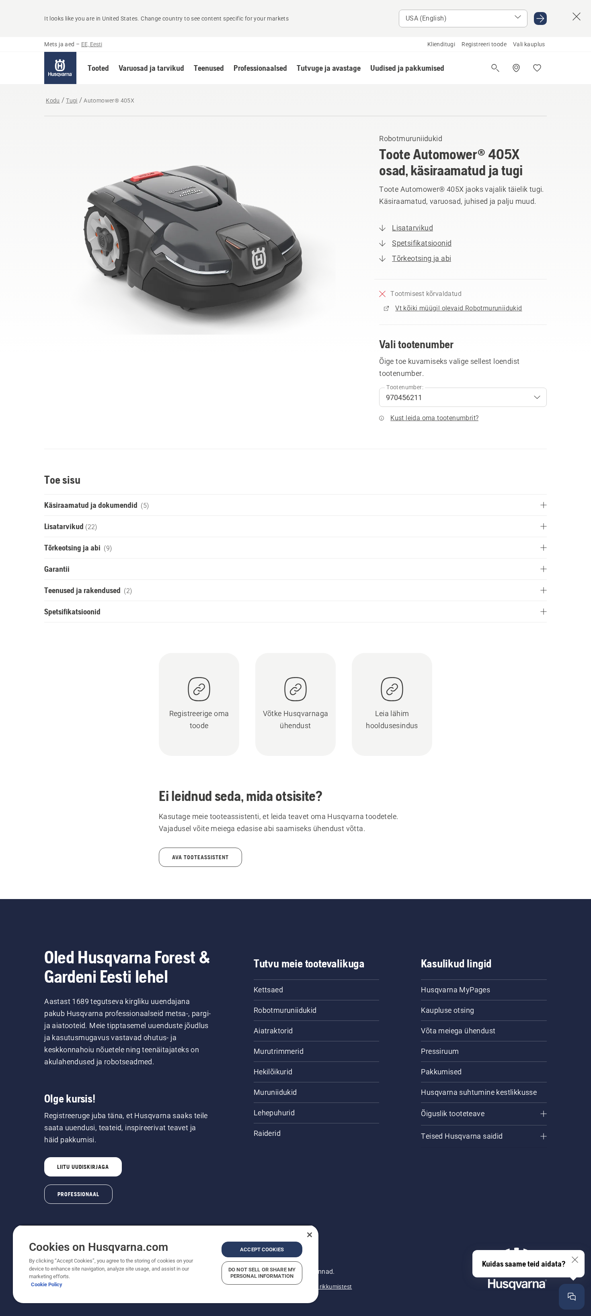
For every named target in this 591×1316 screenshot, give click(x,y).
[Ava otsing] (495, 68)
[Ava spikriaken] (572, 1297)
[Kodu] (60, 68)
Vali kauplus (529, 44)
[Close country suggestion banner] (576, 16)
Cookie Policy (46, 1284)
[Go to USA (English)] (540, 18)
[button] (98, 68)
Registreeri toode (484, 44)
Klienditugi (441, 44)
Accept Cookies (262, 1249)
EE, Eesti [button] (91, 44)
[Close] (309, 1235)
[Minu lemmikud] (537, 68)
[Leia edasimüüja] (516, 68)
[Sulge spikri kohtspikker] (574, 1259)
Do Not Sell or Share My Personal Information (262, 1273)
